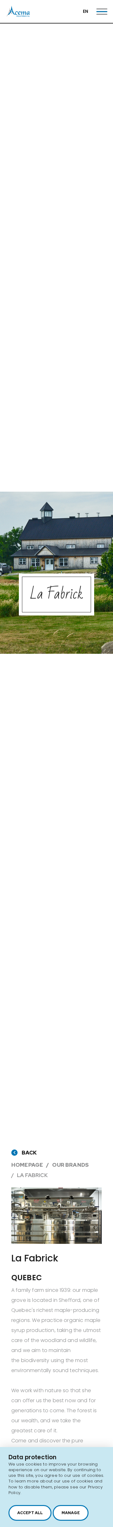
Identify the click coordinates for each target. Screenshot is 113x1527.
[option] (56, 1215)
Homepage (27, 1164)
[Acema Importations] (18, 15)
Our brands (70, 1164)
